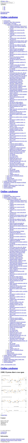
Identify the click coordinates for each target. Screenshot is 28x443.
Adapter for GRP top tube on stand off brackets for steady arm (18, 112)
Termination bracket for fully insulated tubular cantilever (16, 81)
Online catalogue (9, 17)
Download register (5, 12)
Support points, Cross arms (10, 23)
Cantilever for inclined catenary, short (18, 40)
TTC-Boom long (14, 155)
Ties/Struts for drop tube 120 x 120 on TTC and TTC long (18, 161)
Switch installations (8, 187)
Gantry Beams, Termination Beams (15, 175)
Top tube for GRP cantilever (16, 102)
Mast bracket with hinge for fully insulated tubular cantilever (17, 79)
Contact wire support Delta (16, 153)
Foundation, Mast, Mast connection (12, 22)
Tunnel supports (10, 178)
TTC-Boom (12, 154)
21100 (14, 364)
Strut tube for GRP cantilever (16, 103)
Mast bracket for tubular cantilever (18, 150)
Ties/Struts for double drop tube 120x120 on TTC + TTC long (17, 164)
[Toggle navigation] (9, 1)
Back (5, 415)
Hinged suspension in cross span (17, 151)
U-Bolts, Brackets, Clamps (10, 181)
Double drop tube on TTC (16, 158)
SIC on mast (12, 169)
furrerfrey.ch (3, 433)
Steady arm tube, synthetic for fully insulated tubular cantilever (18, 87)
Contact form (4, 432)
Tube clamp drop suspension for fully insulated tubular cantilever (18, 89)
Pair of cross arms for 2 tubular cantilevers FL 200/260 (17, 57)
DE (4, 7)
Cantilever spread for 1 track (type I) (18, 26)
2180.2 (2, 364)
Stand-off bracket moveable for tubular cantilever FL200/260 (17, 49)
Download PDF (8, 364)
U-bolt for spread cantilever (16, 143)
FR (4, 8)
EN (4, 9)
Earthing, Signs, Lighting (9, 186)
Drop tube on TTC (14, 157)
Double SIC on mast (14, 170)
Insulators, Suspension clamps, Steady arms (14, 185)
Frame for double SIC (15, 171)
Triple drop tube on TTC (15, 159)
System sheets (7, 20)
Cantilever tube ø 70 (14, 174)
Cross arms (9, 177)
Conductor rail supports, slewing (14, 179)
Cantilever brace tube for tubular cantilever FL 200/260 (17, 65)
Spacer (11, 173)
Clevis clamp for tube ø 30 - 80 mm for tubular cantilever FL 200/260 (18, 73)
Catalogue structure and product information (11, 439)
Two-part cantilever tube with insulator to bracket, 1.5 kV (16, 128)
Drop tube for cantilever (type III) (17, 44)
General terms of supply (12, 440)
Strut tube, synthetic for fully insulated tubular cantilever (16, 84)
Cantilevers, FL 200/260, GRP (14, 24)
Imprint (19, 440)
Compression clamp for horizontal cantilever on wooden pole (18, 148)
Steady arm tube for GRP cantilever (18, 105)
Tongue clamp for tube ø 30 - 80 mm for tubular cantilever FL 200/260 (18, 76)
